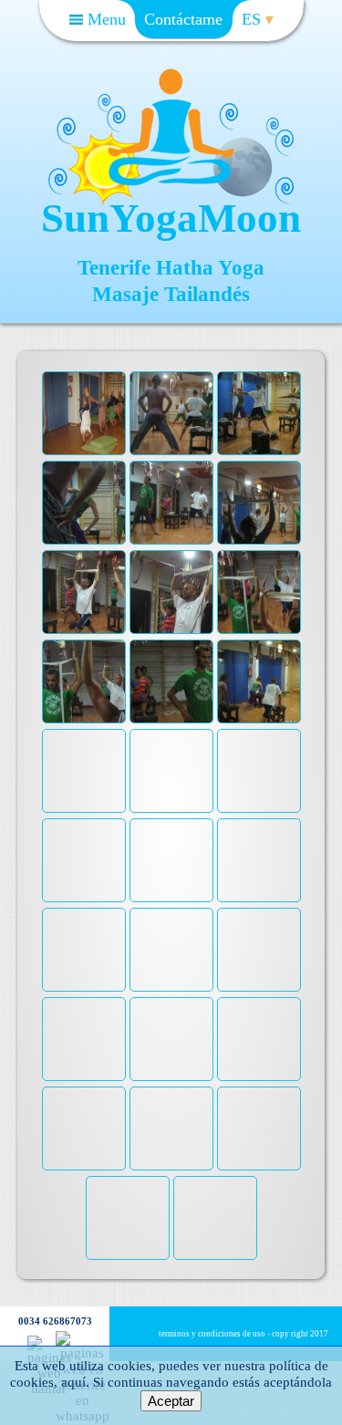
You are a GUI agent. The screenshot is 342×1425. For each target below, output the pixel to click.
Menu (104, 19)
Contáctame (183, 19)
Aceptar (171, 1401)
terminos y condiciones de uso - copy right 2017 (243, 1333)
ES (253, 19)
